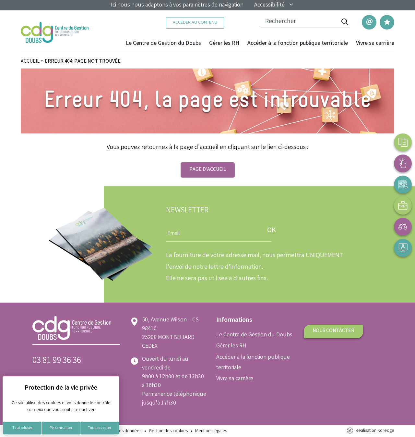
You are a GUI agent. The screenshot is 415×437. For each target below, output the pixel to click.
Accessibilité (269, 5)
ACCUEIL (30, 61)
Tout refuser (22, 428)
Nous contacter (333, 331)
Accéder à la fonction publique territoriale (297, 43)
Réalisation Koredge (375, 431)
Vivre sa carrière (375, 43)
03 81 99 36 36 (56, 361)
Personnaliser (61, 428)
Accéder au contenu (195, 22)
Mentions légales (211, 431)
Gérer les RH (224, 43)
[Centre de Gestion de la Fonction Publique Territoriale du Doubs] (55, 32)
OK (271, 230)
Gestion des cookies (168, 431)
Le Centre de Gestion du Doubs (163, 43)
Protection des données (118, 431)
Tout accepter (99, 428)
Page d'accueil (207, 169)
